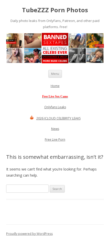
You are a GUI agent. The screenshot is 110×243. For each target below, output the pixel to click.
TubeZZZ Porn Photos (55, 10)
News (55, 129)
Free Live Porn (55, 139)
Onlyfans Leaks (55, 107)
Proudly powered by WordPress (29, 234)
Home (55, 86)
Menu (55, 74)
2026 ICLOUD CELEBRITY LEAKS (58, 118)
